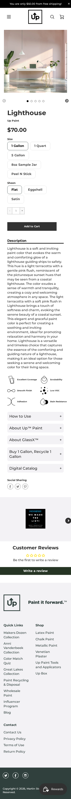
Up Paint (13, 120)
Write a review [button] (35, 571)
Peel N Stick (21, 174)
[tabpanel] (28, 101)
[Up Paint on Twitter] (6, 777)
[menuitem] (17, 635)
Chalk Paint (45, 639)
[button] (32, 226)
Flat (14, 190)
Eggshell (35, 190)
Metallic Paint (46, 645)
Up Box (41, 673)
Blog (7, 712)
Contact (10, 725)
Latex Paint (45, 633)
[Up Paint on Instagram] (25, 777)
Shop (40, 625)
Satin (15, 199)
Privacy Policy (15, 739)
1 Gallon (17, 146)
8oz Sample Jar (24, 165)
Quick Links (13, 625)
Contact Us (12, 732)
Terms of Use (14, 745)
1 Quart (40, 146)
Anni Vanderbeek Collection (13, 648)
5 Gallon (18, 155)
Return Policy (14, 751)
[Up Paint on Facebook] (16, 777)
